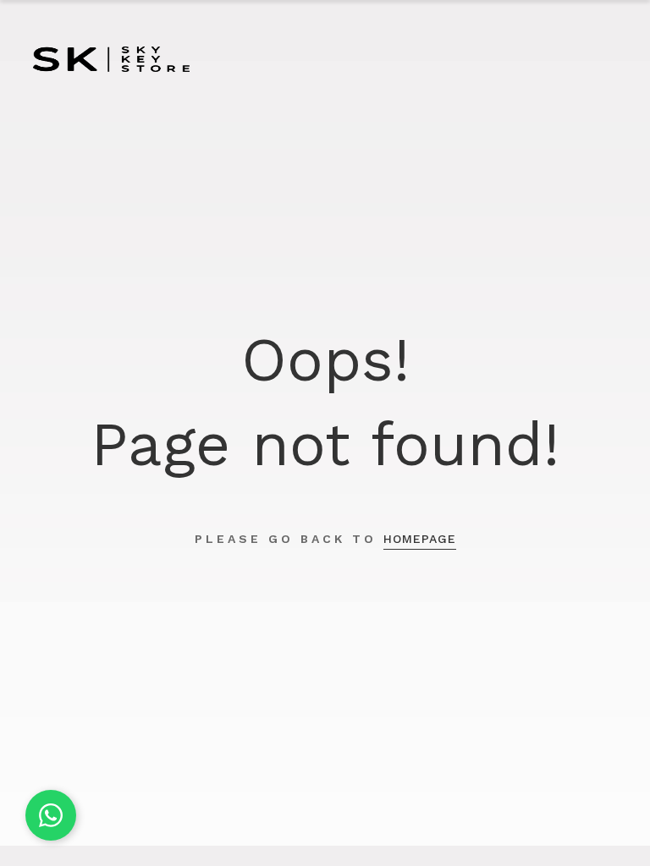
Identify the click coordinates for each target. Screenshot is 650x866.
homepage (419, 538)
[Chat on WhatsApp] (50, 815)
